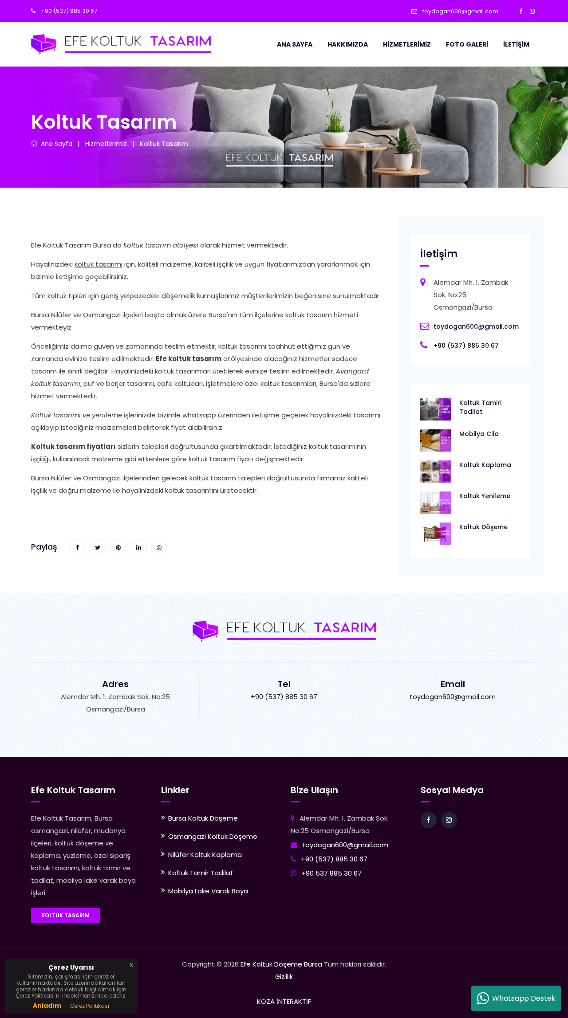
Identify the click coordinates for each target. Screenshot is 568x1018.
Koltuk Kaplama (485, 464)
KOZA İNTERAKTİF (284, 1001)
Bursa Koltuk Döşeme (203, 818)
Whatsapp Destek (522, 998)
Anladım (47, 1005)
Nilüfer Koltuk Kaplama (205, 854)
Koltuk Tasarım (65, 915)
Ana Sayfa (294, 44)
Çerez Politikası (89, 1006)
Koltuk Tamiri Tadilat (480, 407)
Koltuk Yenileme (484, 495)
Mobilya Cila (479, 433)
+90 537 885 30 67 (331, 873)
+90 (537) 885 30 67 (69, 11)
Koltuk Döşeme (483, 527)
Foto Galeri (467, 44)
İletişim (516, 44)
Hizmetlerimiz (407, 44)
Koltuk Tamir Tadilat (200, 872)
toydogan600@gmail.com (460, 11)
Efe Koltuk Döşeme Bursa (281, 964)
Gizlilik (284, 976)
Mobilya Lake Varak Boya (208, 891)
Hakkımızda (347, 44)
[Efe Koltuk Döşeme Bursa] (121, 44)
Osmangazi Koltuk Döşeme (212, 836)
